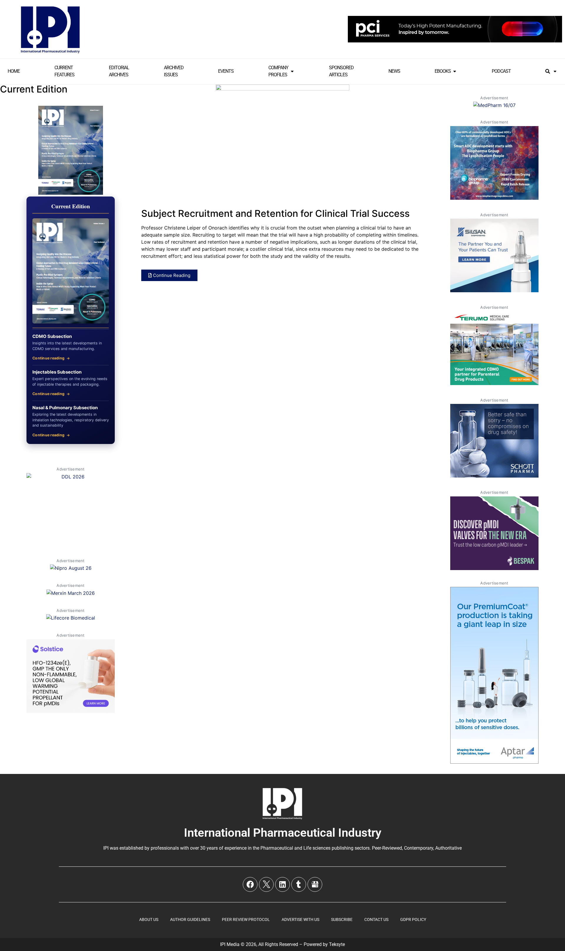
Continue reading (48, 358)
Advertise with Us (300, 919)
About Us (148, 919)
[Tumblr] (298, 884)
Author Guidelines (190, 919)
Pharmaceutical (276, 848)
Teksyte (337, 944)
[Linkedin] (282, 884)
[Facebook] (250, 884)
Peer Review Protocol (246, 919)
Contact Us (376, 919)
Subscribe (342, 919)
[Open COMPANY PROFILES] (292, 71)
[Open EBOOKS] (454, 71)
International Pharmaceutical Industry (282, 833)
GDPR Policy (413, 919)
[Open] (555, 71)
